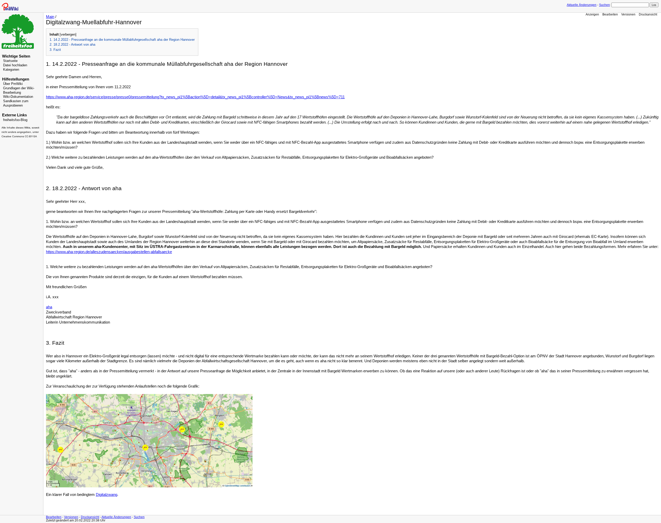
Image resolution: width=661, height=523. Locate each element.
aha (49, 307)
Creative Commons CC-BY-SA (19, 136)
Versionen (628, 14)
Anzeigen (592, 14)
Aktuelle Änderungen (581, 5)
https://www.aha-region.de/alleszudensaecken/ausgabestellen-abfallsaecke (109, 252)
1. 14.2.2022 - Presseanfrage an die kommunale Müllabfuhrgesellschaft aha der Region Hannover (122, 40)
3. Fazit (55, 50)
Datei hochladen (15, 65)
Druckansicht (648, 14)
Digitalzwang (106, 495)
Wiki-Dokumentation (18, 97)
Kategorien (11, 69)
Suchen (604, 5)
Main (50, 17)
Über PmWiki (13, 84)
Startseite (10, 61)
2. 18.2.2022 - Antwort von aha (72, 44)
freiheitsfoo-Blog (15, 120)
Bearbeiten (610, 14)
